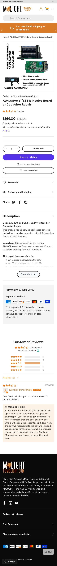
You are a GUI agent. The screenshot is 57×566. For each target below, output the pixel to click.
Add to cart (38, 148)
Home (5, 37)
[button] (47, 9)
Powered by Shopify (24, 559)
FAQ (53, 1)
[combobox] (23, 18)
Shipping (7, 123)
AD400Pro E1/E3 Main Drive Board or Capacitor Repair (31, 37)
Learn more (20, 1)
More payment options (28, 164)
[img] (9, 385)
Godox (6, 96)
